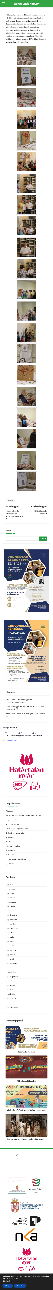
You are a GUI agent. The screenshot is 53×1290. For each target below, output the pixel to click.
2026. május (10, 893)
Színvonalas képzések (26, 1052)
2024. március (11, 998)
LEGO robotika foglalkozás (16, 859)
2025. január (10, 959)
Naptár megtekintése (9, 740)
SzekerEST (10, 855)
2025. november (11, 919)
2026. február (10, 906)
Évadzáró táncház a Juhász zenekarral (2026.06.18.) (26, 1139)
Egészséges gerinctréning (15, 833)
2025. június (10, 937)
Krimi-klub (10, 837)
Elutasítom (20, 1286)
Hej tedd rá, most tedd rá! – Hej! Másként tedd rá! (23, 815)
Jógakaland (10, 863)
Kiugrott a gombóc (13, 846)
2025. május (10, 941)
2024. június (10, 985)
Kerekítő (9, 842)
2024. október (11, 972)
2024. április (10, 994)
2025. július (10, 933)
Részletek (6, 1281)
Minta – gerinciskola (13, 824)
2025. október (11, 924)
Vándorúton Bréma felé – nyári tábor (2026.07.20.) (26, 1110)
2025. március (11, 950)
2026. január (10, 911)
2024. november (11, 968)
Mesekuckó (10, 850)
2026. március (11, 902)
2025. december (11, 915)
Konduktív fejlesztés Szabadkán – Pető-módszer (26, 735)
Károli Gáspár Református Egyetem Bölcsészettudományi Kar (19, 700)
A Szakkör (11, 500)
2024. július (10, 981)
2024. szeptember (12, 976)
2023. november (11, 1003)
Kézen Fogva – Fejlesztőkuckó (17, 828)
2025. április (10, 946)
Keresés (8, 530)
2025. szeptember (12, 928)
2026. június (10, 889)
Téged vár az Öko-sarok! (15, 820)
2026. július (10, 884)
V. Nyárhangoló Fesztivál (26, 1081)
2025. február (10, 954)
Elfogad (7, 1286)
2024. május (10, 989)
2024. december (11, 963)
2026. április (10, 898)
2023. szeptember (12, 1007)
